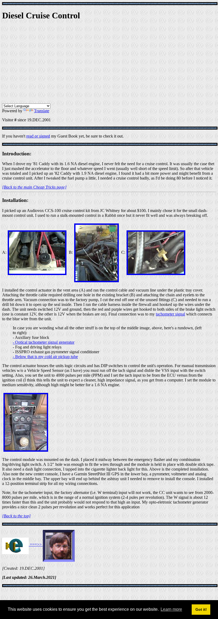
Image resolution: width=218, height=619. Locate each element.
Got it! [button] (201, 609)
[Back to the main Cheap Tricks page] (34, 187)
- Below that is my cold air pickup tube (45, 356)
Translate (41, 111)
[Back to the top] (16, 516)
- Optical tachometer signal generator (43, 342)
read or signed (38, 136)
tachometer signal (170, 314)
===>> (36, 544)
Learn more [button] (171, 609)
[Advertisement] (109, 63)
